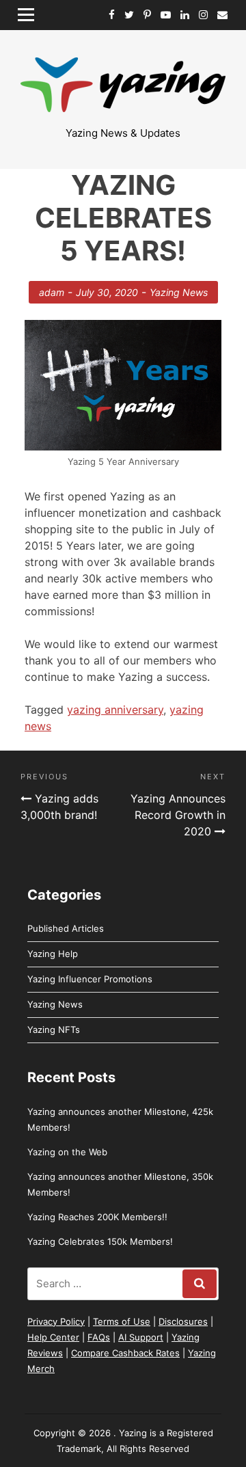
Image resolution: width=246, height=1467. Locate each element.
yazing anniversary (115, 709)
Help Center (53, 1337)
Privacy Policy (56, 1321)
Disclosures (183, 1321)
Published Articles (65, 928)
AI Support (140, 1337)
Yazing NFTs (53, 1029)
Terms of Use (121, 1321)
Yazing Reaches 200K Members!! (97, 1216)
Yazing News (179, 292)
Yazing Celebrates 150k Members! (100, 1241)
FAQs (98, 1337)
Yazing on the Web (67, 1151)
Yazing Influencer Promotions (89, 978)
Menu (31, 15)
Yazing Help (52, 953)
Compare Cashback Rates (125, 1352)
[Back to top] (164, 1385)
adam (51, 292)
